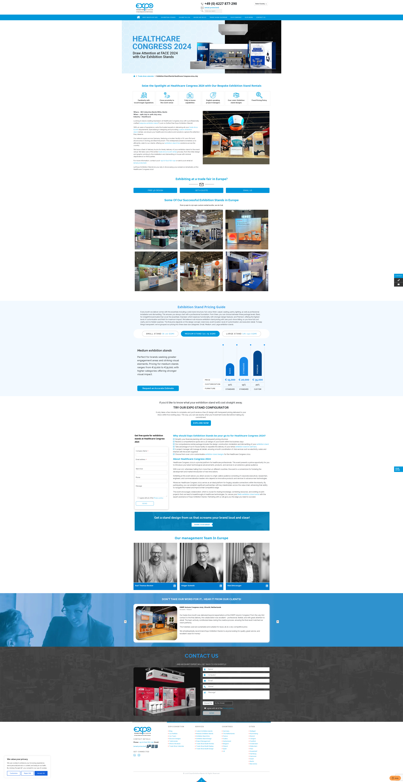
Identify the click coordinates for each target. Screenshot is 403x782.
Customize (14, 773)
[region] (27, 767)
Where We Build (200, 17)
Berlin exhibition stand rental (248, 494)
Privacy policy (158, 498)
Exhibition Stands (168, 17)
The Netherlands (229, 733)
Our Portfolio (173, 733)
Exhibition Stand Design (204, 738)
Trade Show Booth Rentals (205, 743)
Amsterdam (254, 743)
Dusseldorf (253, 751)
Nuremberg (254, 733)
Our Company (236, 17)
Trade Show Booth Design (204, 748)
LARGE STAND (241, 334)
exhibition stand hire (172, 143)
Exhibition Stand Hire (203, 736)
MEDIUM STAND (200, 334)
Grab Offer (397, 469)
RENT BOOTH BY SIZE (150, 17)
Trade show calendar (146, 76)
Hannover (253, 756)
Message (139, 486)
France (225, 736)
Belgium (226, 743)
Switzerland (227, 741)
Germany (226, 731)
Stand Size (139, 469)
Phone (138, 477)
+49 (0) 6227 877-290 (221, 3)
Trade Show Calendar (218, 17)
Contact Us (260, 17)
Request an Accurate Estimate (158, 388)
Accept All (41, 773)
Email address (141, 459)
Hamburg (253, 754)
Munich (252, 736)
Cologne (253, 738)
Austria (225, 738)
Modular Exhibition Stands (204, 733)
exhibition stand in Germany (246, 447)
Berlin (252, 761)
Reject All (27, 773)
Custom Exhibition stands (204, 731)
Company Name (142, 451)
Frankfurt (253, 741)
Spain (225, 748)
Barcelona (253, 764)
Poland (225, 746)
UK (224, 751)
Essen (252, 759)
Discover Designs (175, 738)
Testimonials (173, 741)
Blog (170, 731)
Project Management (203, 741)
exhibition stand (262, 444)
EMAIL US (247, 190)
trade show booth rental (168, 152)
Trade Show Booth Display (205, 746)
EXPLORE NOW (201, 423)
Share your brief (202, 524)
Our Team (172, 736)
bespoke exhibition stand (148, 123)
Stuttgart (253, 731)
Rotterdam (253, 746)
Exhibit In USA (184, 17)
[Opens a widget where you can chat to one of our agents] (395, 778)
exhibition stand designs (214, 454)
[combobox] (261, 3)
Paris (251, 748)
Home (138, 17)
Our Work (249, 17)
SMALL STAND (160, 334)
